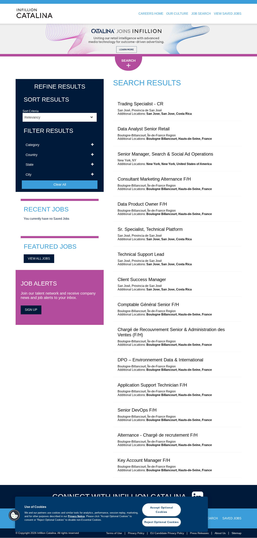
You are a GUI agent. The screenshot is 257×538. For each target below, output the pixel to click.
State (29, 164)
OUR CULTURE (177, 13)
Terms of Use (114, 533)
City (28, 174)
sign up (31, 309)
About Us (220, 533)
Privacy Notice (76, 516)
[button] (14, 515)
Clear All (59, 184)
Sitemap (236, 533)
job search (208, 518)
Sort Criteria (31, 111)
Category (32, 145)
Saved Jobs (231, 518)
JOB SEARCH (201, 13)
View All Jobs (39, 258)
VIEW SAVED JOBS (227, 13)
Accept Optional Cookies (161, 509)
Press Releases (199, 533)
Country (31, 155)
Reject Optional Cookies (161, 522)
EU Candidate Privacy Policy (167, 533)
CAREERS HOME (150, 13)
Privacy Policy (136, 533)
